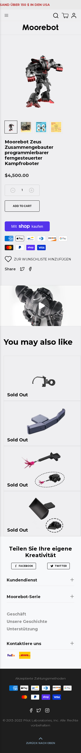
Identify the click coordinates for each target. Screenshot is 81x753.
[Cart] (65, 15)
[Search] (56, 15)
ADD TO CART (22, 206)
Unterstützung (22, 629)
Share (10, 269)
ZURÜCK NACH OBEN (40, 743)
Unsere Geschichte (27, 621)
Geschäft (16, 614)
